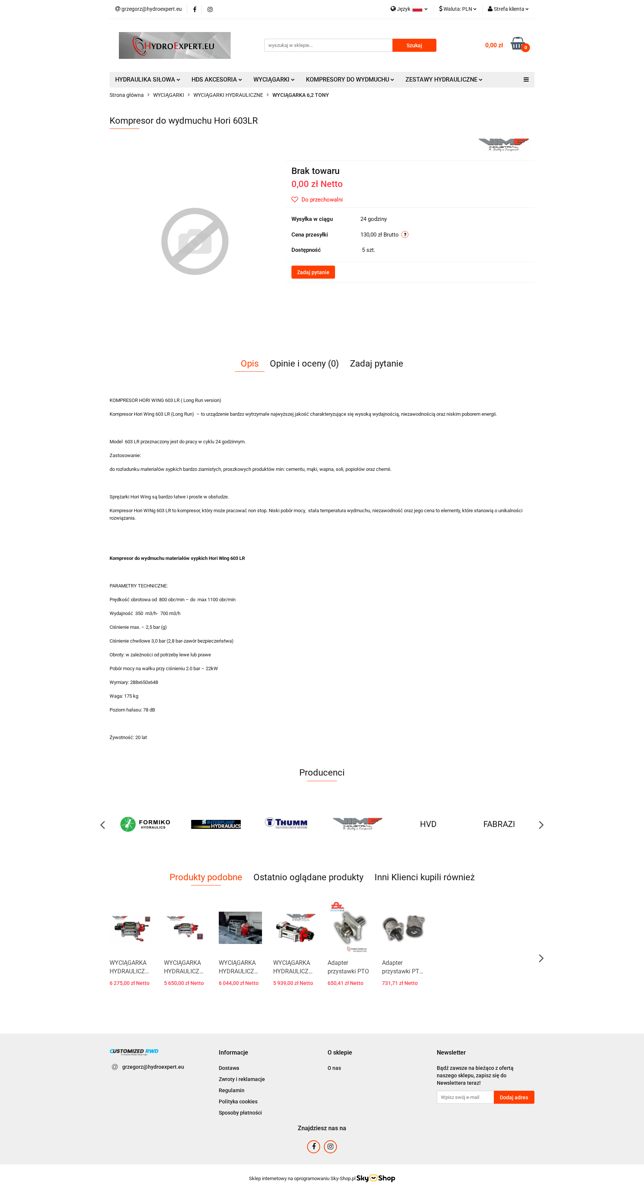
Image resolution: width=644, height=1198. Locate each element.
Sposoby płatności (240, 1113)
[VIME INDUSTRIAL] (504, 145)
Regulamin (231, 1090)
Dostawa (229, 1068)
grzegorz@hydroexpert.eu (153, 1067)
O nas (334, 1068)
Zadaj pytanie (313, 272)
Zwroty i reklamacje (242, 1079)
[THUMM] (215, 824)
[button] (233, 1053)
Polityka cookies (238, 1101)
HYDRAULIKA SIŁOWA (146, 79)
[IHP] (145, 824)
